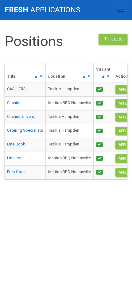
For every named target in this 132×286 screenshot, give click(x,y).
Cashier (14, 102)
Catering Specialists (25, 130)
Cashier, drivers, (21, 116)
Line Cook (16, 144)
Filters (114, 39)
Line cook (16, 158)
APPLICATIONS (42, 10)
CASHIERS (16, 89)
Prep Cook (16, 171)
